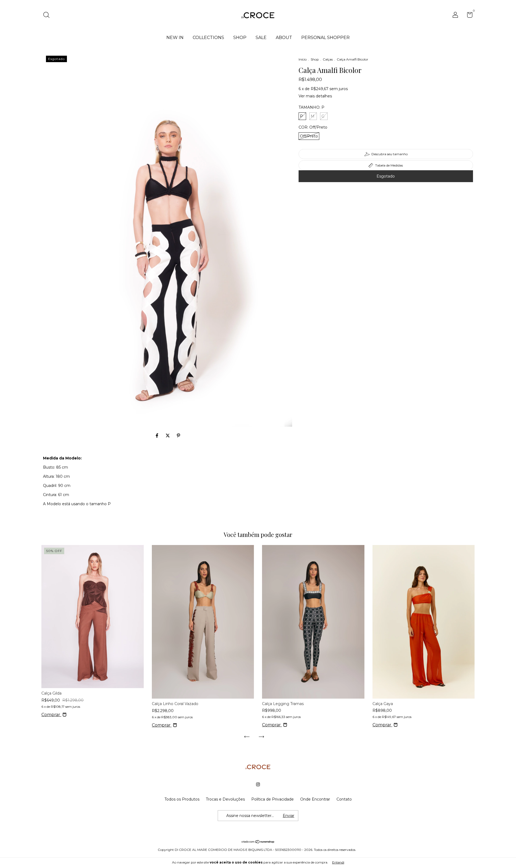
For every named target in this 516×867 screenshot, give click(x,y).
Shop (315, 59)
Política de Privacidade (272, 799)
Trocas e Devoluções (225, 799)
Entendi (338, 862)
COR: (313, 127)
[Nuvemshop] (258, 842)
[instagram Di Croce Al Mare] (258, 784)
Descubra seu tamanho (389, 154)
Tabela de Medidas (389, 165)
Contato (344, 799)
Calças (328, 59)
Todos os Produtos (181, 799)
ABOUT (284, 37)
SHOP (239, 37)
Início (303, 59)
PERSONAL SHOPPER (325, 37)
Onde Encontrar (315, 799)
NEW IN (175, 37)
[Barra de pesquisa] (48, 15)
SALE (261, 37)
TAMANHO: (311, 107)
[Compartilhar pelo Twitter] (168, 435)
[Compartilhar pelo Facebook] (157, 435)
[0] (468, 16)
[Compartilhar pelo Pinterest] (178, 435)
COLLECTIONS (208, 37)
